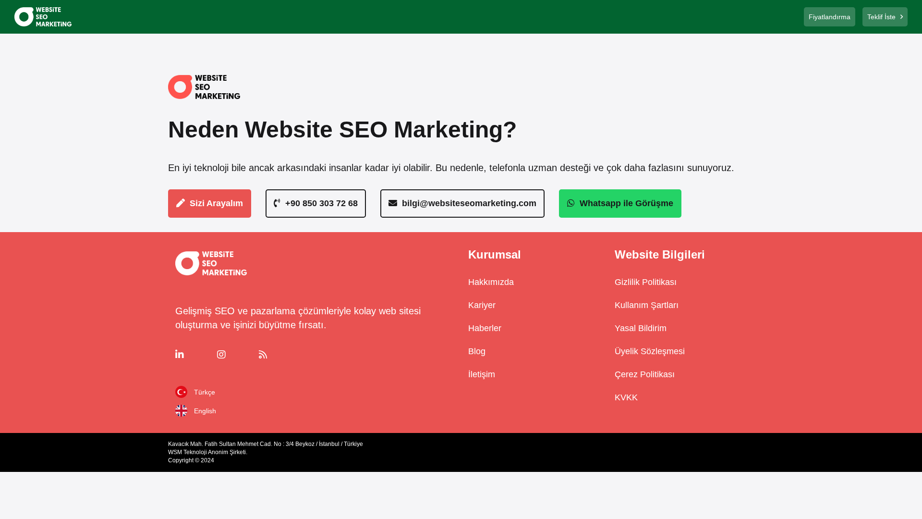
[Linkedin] (193, 354)
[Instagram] (235, 354)
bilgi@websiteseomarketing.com (469, 203)
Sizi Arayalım (216, 203)
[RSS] (277, 354)
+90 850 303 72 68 (321, 203)
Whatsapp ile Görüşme (626, 203)
